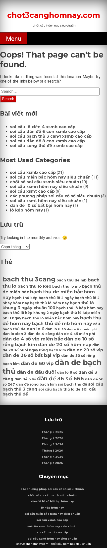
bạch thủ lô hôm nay (49, 303)
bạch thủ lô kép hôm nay (79, 308)
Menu (13, 38)
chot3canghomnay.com (53, 15)
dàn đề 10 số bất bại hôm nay (41, 205)
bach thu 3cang (28, 279)
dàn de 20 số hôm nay (64, 344)
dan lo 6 (35, 328)
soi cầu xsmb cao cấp (33, 172)
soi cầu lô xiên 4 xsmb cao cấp (42, 126)
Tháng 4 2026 (52, 456)
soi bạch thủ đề (72, 384)
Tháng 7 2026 (52, 438)
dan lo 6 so (55, 329)
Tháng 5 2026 (52, 450)
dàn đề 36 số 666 (60, 378)
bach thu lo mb (66, 286)
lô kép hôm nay (26, 210)
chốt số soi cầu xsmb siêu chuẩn (44, 182)
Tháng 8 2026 (52, 432)
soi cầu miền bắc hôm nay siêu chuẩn (50, 177)
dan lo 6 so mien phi (82, 329)
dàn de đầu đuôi (36, 372)
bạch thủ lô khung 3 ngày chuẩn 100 (48, 305)
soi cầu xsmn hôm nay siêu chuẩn (46, 186)
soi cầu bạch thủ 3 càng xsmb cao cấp (51, 136)
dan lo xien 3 (14, 334)
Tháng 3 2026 (52, 463)
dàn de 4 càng (41, 334)
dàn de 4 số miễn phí (75, 334)
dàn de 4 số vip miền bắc (32, 339)
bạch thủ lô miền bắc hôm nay (50, 318)
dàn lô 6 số (67, 372)
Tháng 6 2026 (52, 444)
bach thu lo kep (34, 286)
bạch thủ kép (25, 298)
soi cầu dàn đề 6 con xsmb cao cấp (47, 131)
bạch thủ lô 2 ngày (56, 298)
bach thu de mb (71, 280)
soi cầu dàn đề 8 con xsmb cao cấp (47, 141)
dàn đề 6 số (25, 379)
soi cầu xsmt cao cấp (32, 191)
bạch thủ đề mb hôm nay (62, 323)
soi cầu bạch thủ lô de (59, 389)
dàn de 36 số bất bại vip (31, 355)
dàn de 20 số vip (85, 349)
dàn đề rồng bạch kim (36, 384)
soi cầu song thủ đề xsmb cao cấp (46, 145)
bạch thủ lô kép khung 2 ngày (30, 313)
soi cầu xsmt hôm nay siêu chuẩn (45, 200)
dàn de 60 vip (37, 363)
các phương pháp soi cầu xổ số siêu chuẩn (55, 196)
